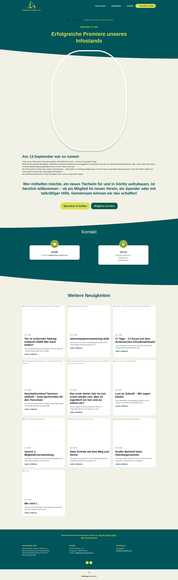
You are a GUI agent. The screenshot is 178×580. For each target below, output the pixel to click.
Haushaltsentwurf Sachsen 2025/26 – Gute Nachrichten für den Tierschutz (43, 396)
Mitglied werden (104, 205)
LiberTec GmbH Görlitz (107, 535)
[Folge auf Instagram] (90, 562)
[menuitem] (101, 5)
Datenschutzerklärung (124, 551)
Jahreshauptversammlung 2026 (89, 338)
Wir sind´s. (31, 503)
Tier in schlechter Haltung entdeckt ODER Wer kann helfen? (40, 341)
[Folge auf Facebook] (87, 562)
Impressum (120, 548)
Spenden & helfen (75, 205)
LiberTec (94, 576)
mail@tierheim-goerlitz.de (57, 255)
